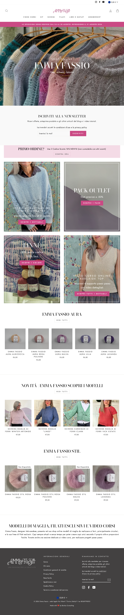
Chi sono (46, 566)
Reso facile (47, 578)
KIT (41, 17)
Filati (62, 17)
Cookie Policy (48, 586)
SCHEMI (51, 17)
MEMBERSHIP (94, 17)
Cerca (45, 562)
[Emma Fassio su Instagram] (83, 587)
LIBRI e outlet (77, 17)
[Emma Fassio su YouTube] (94, 587)
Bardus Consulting (68, 605)
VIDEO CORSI (29, 17)
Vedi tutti (62, 320)
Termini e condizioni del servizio (55, 590)
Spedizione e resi (50, 582)
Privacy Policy (48, 574)
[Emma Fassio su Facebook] (88, 587)
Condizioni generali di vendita (54, 570)
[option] (62, 24)
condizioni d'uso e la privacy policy (71, 127)
